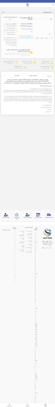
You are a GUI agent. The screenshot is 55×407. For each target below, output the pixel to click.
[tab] (49, 75)
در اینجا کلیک (9, 83)
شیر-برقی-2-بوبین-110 (10, 41)
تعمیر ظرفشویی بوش (22, 246)
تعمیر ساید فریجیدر (30, 237)
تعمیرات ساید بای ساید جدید (29, 251)
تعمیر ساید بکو (29, 231)
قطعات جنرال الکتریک (47, 12)
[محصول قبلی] (4, 12)
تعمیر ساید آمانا (22, 231)
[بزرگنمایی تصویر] (49, 34)
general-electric (9, 38)
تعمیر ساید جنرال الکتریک (21, 235)
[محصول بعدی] (1, 12)
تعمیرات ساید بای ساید (21, 250)
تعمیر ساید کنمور (22, 238)
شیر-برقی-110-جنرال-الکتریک (11, 41)
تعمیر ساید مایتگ (30, 241)
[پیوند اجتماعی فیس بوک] (50, 248)
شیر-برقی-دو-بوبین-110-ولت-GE (11, 44)
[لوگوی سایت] (27, 4)
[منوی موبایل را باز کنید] (53, 4)
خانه (53, 12)
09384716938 (23, 26)
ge (4, 38)
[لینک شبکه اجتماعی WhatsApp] (27, 1)
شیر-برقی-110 (6, 39)
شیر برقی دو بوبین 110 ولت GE (46, 86)
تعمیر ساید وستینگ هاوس (21, 242)
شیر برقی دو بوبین (13, 39)
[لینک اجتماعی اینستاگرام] (48, 248)
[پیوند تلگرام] (43, 248)
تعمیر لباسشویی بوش (29, 248)
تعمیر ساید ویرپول (30, 244)
